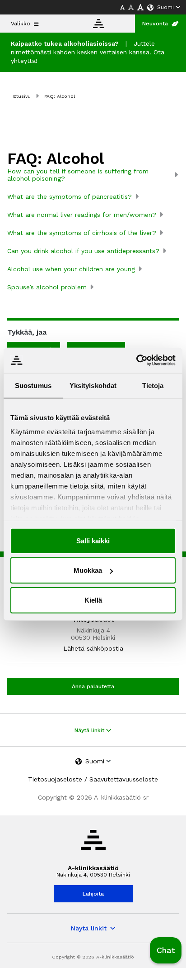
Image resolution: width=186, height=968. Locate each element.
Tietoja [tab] (153, 385)
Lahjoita (93, 894)
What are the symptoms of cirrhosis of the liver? (81, 232)
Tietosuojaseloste (55, 779)
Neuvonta (155, 23)
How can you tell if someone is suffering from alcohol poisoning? (78, 175)
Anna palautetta (93, 686)
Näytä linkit (90, 730)
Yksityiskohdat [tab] (93, 385)
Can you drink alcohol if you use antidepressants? (83, 250)
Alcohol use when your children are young (71, 269)
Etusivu (22, 96)
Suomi (165, 7)
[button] (165, 950)
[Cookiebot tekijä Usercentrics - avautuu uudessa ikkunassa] (136, 360)
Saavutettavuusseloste (123, 779)
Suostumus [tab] (33, 385)
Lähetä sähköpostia (93, 648)
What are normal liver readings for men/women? (81, 214)
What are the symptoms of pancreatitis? (69, 196)
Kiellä (93, 600)
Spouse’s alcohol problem (47, 287)
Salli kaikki (93, 540)
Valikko (20, 23)
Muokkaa (88, 570)
